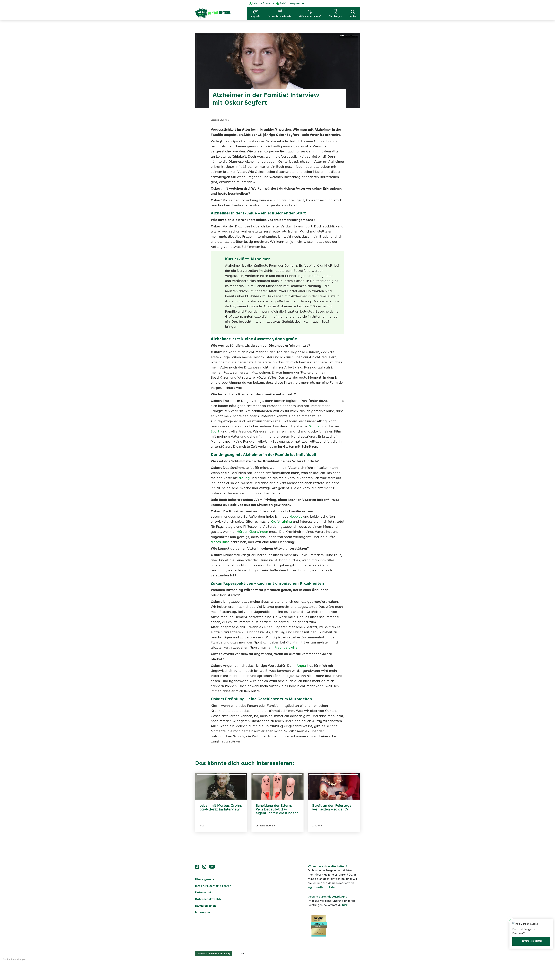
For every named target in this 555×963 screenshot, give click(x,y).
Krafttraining (281, 522)
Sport (215, 431)
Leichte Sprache (263, 3)
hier (344, 905)
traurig (244, 478)
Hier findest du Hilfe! (531, 941)
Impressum (202, 912)
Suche (352, 16)
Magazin (255, 16)
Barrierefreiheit (205, 905)
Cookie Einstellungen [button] (14, 959)
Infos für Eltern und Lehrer (213, 886)
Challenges (335, 16)
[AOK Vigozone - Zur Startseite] (213, 13)
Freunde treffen (286, 647)
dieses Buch (220, 542)
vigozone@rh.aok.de (321, 887)
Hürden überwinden (252, 532)
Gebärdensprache (291, 3)
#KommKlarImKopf (310, 16)
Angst (301, 666)
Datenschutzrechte (208, 899)
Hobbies (295, 516)
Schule (314, 426)
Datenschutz (204, 892)
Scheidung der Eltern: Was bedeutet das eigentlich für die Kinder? (277, 809)
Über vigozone (204, 879)
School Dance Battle (279, 16)
